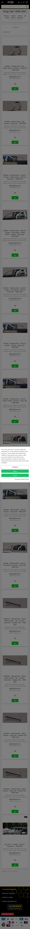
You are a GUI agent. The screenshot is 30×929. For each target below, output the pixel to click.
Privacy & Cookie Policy (22, 479)
